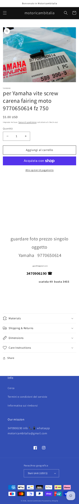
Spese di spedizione (27, 122)
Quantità (8, 128)
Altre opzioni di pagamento (40, 170)
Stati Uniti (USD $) (38, 473)
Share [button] (10, 358)
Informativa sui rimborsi (23, 405)
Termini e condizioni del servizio (27, 396)
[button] (5, 13)
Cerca (11, 388)
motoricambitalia (34, 501)
